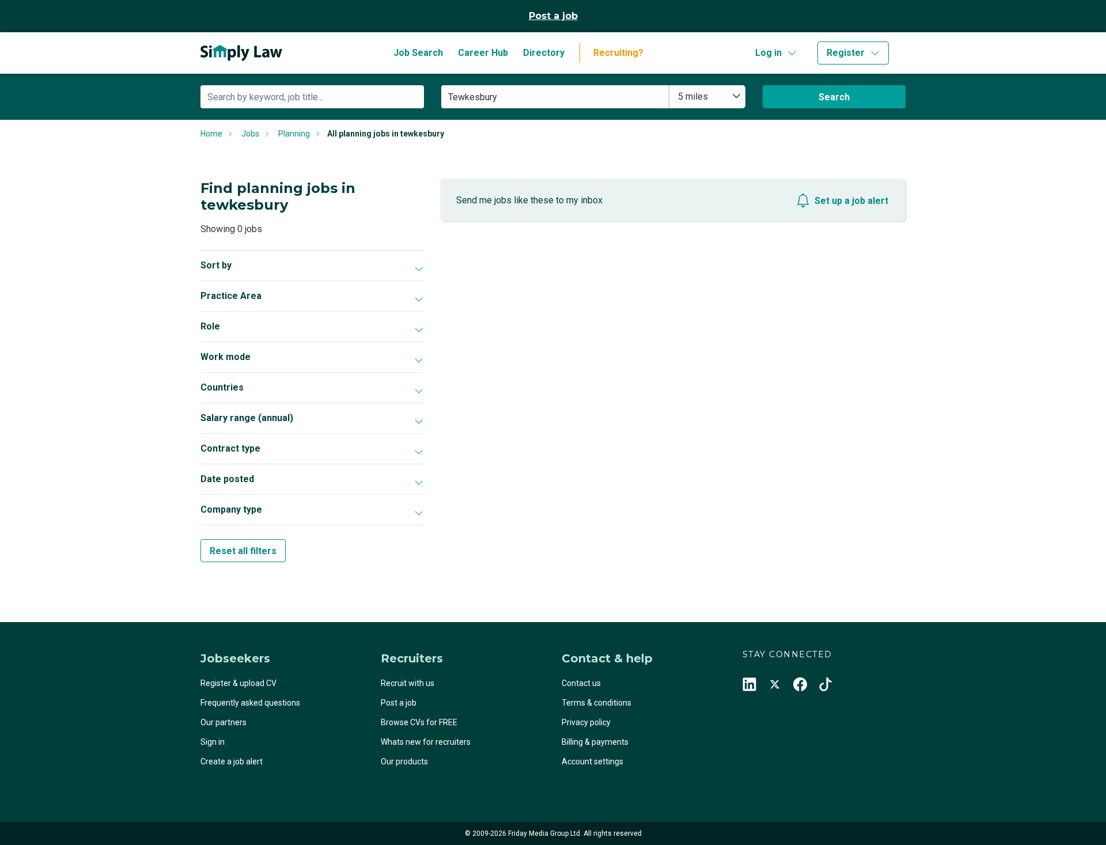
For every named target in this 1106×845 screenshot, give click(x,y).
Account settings (592, 761)
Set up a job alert (851, 200)
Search (834, 97)
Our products (404, 761)
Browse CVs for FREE (419, 722)
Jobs (250, 133)
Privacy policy (586, 722)
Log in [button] (768, 52)
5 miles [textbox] (693, 96)
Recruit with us (407, 683)
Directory (544, 52)
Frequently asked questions (250, 702)
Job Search (418, 52)
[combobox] (707, 96)
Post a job (553, 15)
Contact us (581, 683)
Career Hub (483, 52)
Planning (294, 133)
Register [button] (846, 52)
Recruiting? (618, 52)
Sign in (212, 742)
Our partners (223, 722)
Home (211, 133)
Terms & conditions (596, 702)
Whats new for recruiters (426, 742)
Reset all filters (243, 550)
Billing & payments (595, 742)
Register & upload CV (238, 683)
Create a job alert (231, 761)
